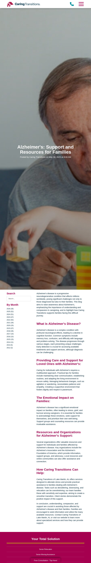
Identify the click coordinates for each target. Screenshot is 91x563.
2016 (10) (10, 336)
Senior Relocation (45, 549)
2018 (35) (10, 331)
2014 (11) (10, 342)
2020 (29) (10, 325)
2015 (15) (10, 339)
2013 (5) (10, 345)
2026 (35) (10, 309)
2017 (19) (10, 334)
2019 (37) (10, 328)
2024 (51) (10, 314)
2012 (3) (10, 348)
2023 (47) (10, 317)
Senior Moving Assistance (45, 554)
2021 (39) (10, 323)
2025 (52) (10, 311)
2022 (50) (10, 320)
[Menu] (81, 4)
